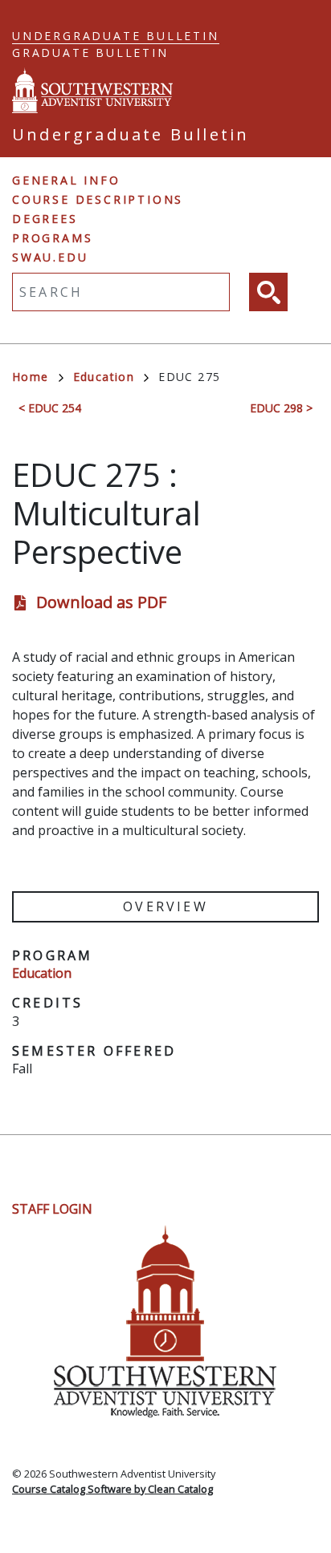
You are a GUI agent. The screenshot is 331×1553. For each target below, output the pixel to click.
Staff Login (52, 1209)
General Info (66, 180)
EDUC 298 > (281, 408)
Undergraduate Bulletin (115, 35)
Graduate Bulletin (90, 52)
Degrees (45, 218)
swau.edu (50, 257)
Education (104, 376)
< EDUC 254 (49, 408)
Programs (52, 237)
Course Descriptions (97, 199)
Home (30, 376)
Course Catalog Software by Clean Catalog (112, 1489)
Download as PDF (101, 602)
